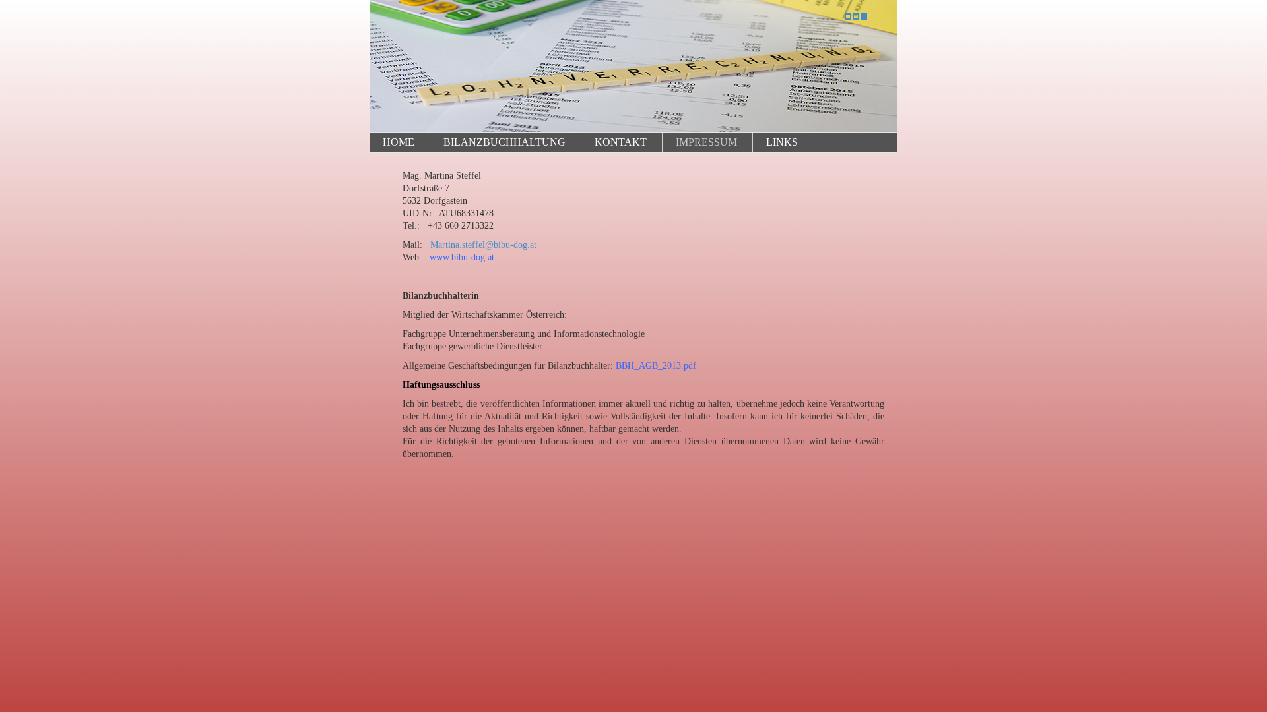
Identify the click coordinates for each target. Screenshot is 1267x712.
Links (782, 142)
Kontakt (621, 142)
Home (398, 142)
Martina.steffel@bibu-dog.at (483, 245)
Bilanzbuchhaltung (504, 142)
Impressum (706, 142)
